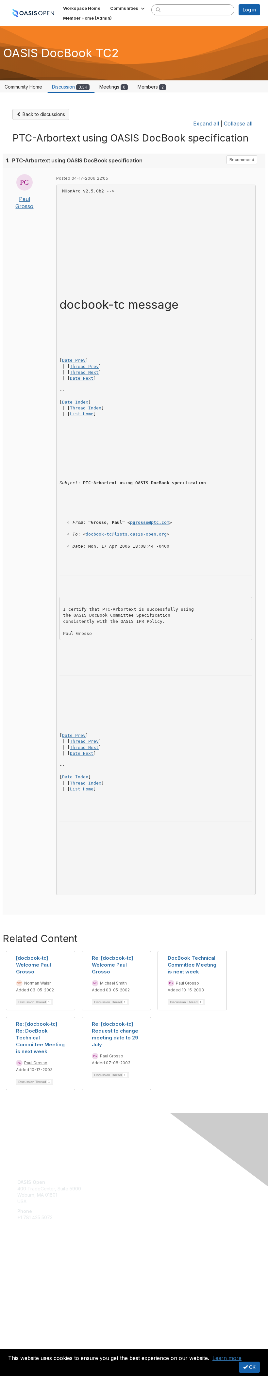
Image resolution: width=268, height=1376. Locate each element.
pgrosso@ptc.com (149, 522)
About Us (27, 1339)
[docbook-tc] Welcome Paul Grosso (33, 965)
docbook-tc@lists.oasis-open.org (126, 534)
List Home (81, 413)
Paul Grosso (187, 983)
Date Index (75, 402)
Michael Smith (113, 983)
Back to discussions (43, 114)
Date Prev (74, 360)
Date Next (81, 378)
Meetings (112, 87)
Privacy (25, 1345)
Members (151, 87)
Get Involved (31, 1260)
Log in (249, 9)
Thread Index (85, 408)
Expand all (206, 123)
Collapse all (238, 123)
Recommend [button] (241, 159)
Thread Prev (84, 366)
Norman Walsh (38, 983)
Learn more (227, 1358)
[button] (128, 8)
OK (252, 1367)
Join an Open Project (40, 1270)
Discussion (69, 87)
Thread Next (84, 372)
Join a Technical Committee (47, 1280)
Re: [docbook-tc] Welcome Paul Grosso (112, 965)
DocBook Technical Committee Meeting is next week (192, 965)
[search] (158, 9)
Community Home (23, 87)
